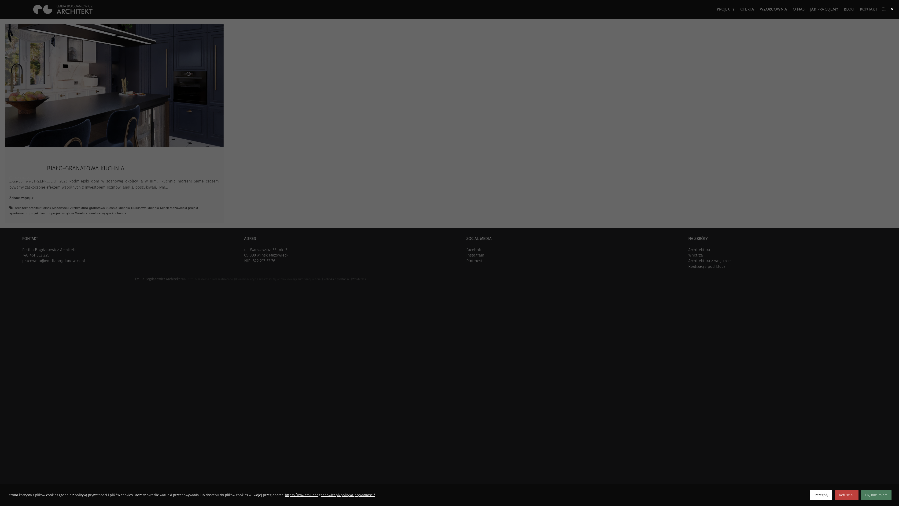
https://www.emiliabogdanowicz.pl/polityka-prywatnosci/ (330, 495)
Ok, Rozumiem (876, 495)
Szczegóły (821, 495)
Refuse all (847, 495)
